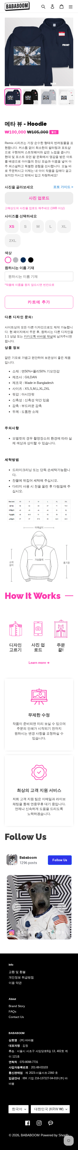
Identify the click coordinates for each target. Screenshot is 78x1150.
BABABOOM (30, 1135)
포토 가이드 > (63, 187)
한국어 (17, 1109)
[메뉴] (70, 6)
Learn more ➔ (39, 662)
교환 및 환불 (17, 972)
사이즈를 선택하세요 (21, 216)
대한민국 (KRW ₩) (48, 1109)
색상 (8, 253)
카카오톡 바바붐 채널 (38, 336)
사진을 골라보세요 (19, 187)
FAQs (12, 1011)
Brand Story (17, 1006)
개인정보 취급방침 (21, 977)
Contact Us (16, 1017)
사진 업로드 (39, 198)
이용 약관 (15, 983)
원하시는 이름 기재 (19, 268)
